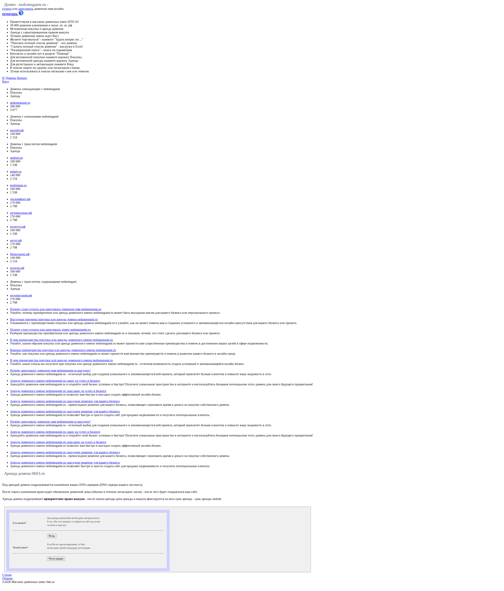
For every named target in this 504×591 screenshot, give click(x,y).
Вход (5, 81)
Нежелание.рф (20, 254)
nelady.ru (15, 171)
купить (7, 8)
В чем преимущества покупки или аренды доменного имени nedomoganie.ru (61, 340)
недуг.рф (16, 240)
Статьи (7, 574)
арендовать (25, 8)
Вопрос (22, 78)
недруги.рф (17, 226)
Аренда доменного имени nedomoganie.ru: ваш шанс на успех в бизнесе (58, 391)
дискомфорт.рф (20, 199)
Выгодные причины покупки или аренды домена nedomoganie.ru (54, 319)
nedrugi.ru (16, 157)
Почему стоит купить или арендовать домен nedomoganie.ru (50, 329)
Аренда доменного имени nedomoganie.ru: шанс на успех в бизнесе (55, 380)
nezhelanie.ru (18, 185)
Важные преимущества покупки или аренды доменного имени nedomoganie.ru (63, 350)
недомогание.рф (21, 212)
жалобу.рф (17, 130)
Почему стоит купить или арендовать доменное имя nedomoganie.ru (55, 309)
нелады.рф (17, 268)
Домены (10, 78)
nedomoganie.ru (20, 102)
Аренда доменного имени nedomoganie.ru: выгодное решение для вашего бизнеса (65, 401)
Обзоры (7, 578)
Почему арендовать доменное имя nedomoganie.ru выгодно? (50, 370)
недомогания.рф (21, 295)
